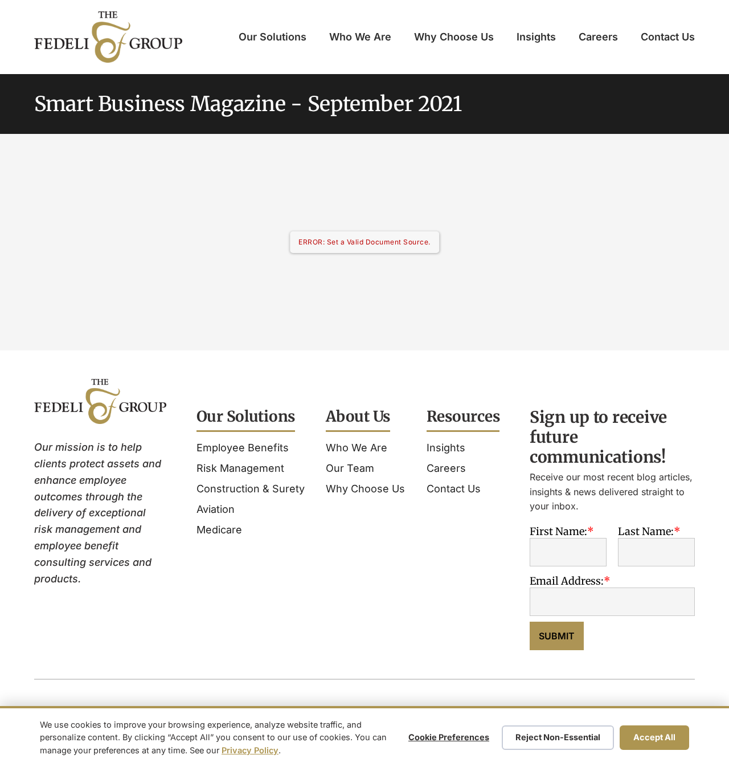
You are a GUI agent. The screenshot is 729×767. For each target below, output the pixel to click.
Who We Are (360, 37)
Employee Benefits (242, 448)
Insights (536, 37)
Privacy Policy (250, 750)
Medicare (219, 530)
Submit (557, 636)
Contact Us (668, 37)
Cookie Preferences (448, 737)
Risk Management (240, 468)
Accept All (654, 737)
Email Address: (567, 581)
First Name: (558, 531)
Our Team (350, 468)
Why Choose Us (454, 37)
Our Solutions (272, 37)
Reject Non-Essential (557, 737)
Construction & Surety (250, 489)
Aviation (215, 509)
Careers (598, 37)
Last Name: (646, 531)
